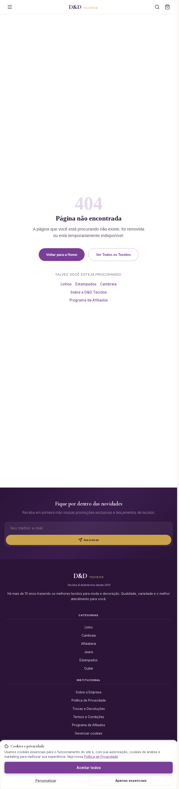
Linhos (66, 284)
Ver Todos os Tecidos (113, 255)
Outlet (88, 668)
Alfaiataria (88, 643)
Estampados (85, 284)
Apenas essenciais (131, 780)
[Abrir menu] (10, 7)
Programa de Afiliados (88, 300)
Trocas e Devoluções (88, 709)
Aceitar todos (88, 768)
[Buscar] (157, 7)
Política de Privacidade (89, 700)
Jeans (88, 652)
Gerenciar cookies (88, 733)
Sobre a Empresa (88, 692)
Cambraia (108, 284)
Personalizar (45, 780)
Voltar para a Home (61, 255)
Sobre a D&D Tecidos (88, 292)
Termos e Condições (88, 717)
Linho (89, 627)
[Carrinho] (167, 7)
